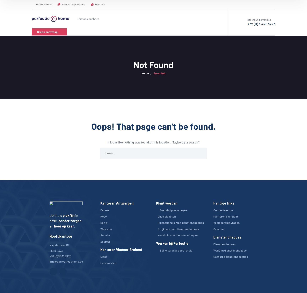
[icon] (265, 4)
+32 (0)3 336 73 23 (60, 256)
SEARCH (201, 153)
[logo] (50, 18)
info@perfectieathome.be (66, 261)
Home (145, 73)
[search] (254, 5)
